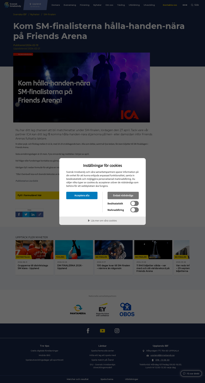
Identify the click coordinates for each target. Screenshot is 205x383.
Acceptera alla (81, 195)
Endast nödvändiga (123, 195)
